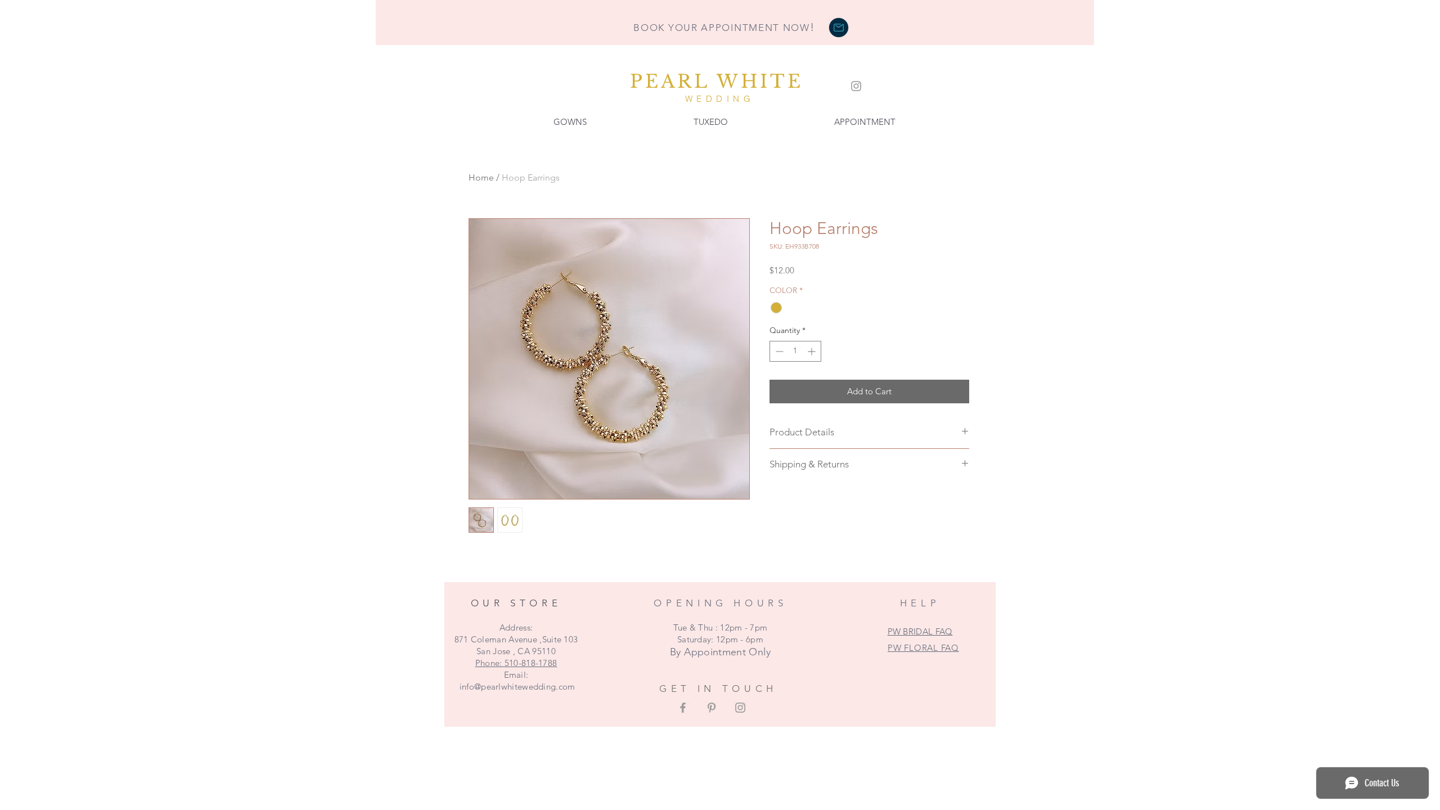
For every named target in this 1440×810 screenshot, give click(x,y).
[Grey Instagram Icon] (856, 86)
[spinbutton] (795, 351)
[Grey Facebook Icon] (683, 707)
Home (481, 177)
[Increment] (813, 351)
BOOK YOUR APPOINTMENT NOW (723, 27)
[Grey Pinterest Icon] (711, 707)
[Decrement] (778, 351)
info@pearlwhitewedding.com (517, 686)
